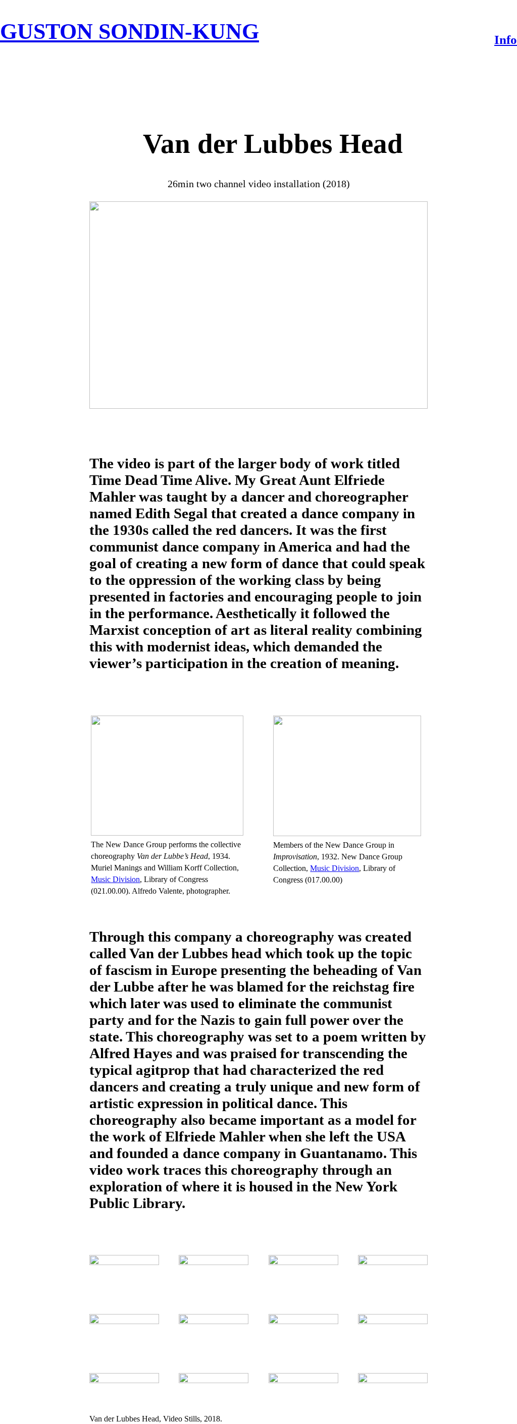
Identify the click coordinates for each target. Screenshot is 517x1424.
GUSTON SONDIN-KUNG (129, 31)
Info (505, 39)
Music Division (115, 879)
